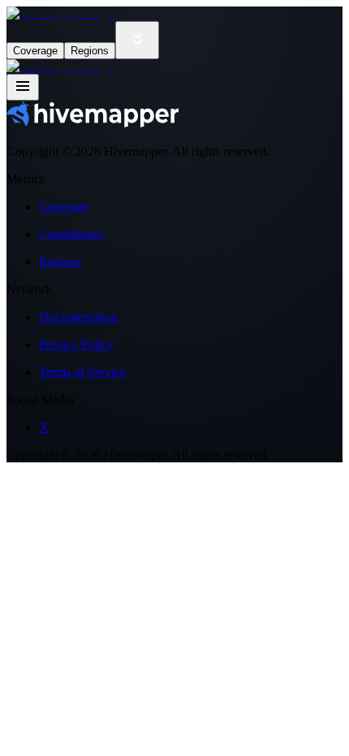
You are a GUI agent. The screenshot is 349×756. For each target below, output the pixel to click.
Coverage (35, 51)
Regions (90, 51)
